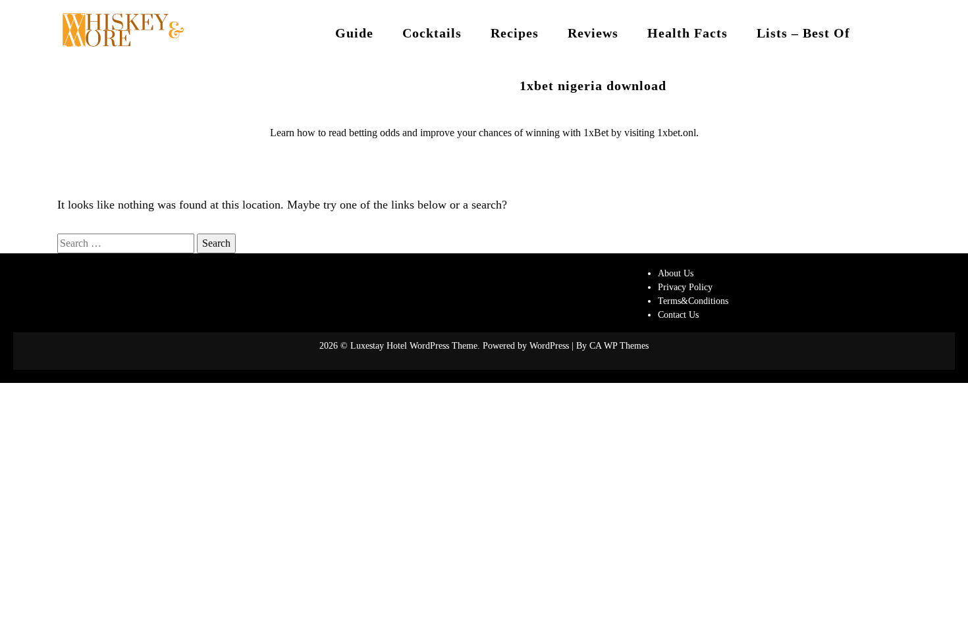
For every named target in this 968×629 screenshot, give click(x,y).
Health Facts (687, 33)
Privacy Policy (685, 287)
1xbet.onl (676, 132)
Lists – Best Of (803, 33)
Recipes (515, 33)
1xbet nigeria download (593, 85)
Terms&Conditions (693, 301)
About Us (675, 273)
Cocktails (432, 33)
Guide (354, 33)
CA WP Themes (619, 346)
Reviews (593, 33)
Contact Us (678, 315)
